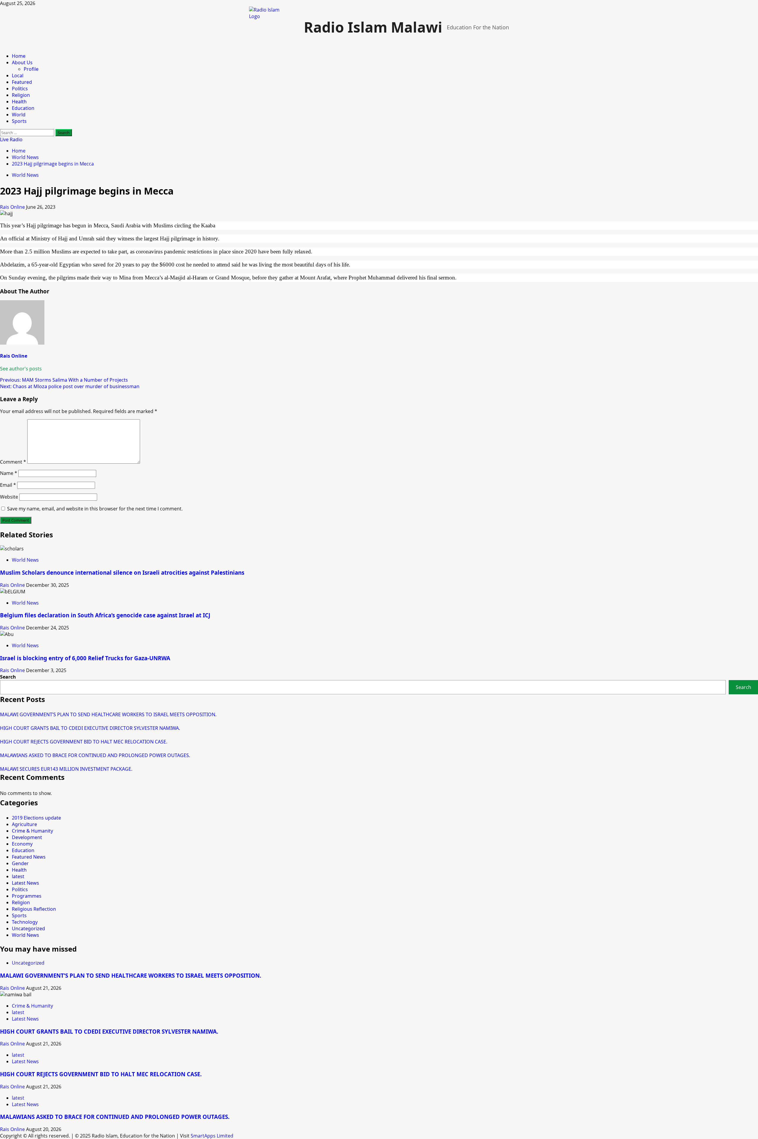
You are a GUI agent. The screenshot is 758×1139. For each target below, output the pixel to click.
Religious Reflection (34, 909)
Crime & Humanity (32, 831)
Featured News (29, 857)
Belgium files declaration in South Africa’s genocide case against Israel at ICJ (105, 615)
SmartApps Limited (212, 1135)
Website (9, 497)
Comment (13, 462)
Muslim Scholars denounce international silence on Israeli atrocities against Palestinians (122, 572)
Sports (19, 121)
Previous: (64, 380)
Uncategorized (28, 928)
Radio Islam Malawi (373, 27)
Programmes (26, 896)
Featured (22, 82)
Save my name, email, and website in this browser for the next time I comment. (95, 508)
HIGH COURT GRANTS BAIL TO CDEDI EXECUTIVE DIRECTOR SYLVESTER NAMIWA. (90, 728)
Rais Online (13, 207)
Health (19, 101)
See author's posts (21, 368)
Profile (31, 69)
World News (25, 175)
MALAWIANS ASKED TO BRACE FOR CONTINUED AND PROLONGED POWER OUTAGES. (95, 755)
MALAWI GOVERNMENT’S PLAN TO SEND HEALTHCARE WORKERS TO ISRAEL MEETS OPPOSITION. (108, 714)
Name (8, 473)
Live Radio (11, 139)
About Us (22, 62)
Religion (21, 95)
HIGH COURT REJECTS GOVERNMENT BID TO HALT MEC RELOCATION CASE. (83, 741)
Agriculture (24, 824)
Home (18, 56)
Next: (69, 386)
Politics (20, 88)
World (18, 114)
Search (8, 677)
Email (8, 485)
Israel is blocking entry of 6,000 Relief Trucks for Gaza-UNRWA (85, 658)
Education (23, 108)
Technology (25, 922)
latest (18, 876)
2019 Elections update (36, 818)
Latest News (25, 883)
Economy (22, 844)
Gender (20, 863)
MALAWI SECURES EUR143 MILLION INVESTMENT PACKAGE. (66, 769)
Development (27, 837)
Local (17, 75)
